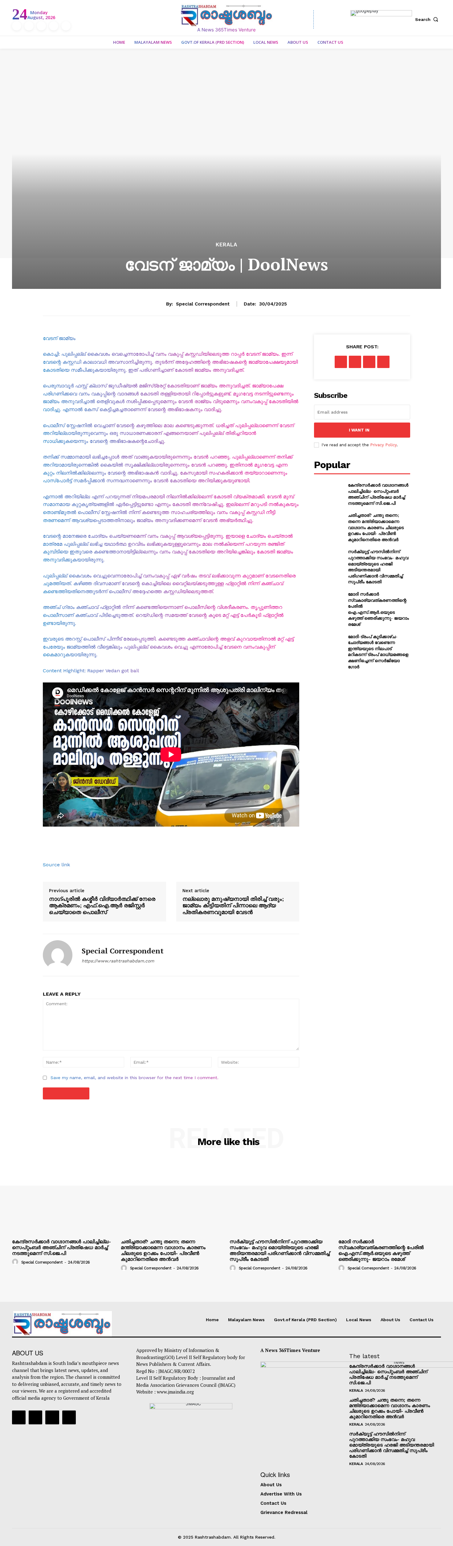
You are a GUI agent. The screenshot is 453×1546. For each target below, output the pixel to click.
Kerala (226, 244)
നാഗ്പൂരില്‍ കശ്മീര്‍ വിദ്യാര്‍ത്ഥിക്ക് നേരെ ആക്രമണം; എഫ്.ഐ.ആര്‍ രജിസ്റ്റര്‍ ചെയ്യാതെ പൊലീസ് (102, 906)
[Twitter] (53, 25)
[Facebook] (16, 25)
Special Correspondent (203, 304)
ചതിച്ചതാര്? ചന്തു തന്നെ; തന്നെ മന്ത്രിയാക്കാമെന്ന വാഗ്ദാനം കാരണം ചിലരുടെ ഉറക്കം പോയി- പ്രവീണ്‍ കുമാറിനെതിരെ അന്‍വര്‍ (376, 527)
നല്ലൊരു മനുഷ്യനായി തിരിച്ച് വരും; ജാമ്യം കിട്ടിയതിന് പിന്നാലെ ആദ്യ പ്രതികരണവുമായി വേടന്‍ (233, 906)
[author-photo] (16, 1262)
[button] (428, 19)
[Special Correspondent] (57, 955)
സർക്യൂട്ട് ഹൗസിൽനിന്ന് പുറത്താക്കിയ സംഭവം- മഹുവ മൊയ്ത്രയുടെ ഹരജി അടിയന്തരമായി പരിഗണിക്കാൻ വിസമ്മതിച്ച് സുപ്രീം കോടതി (378, 566)
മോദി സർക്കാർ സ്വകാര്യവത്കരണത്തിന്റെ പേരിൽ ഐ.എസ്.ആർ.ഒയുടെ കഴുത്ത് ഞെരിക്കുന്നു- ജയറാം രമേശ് (378, 609)
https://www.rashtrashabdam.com (118, 960)
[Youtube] (66, 25)
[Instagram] (29, 25)
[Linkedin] (41, 25)
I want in (359, 430)
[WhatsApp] (383, 362)
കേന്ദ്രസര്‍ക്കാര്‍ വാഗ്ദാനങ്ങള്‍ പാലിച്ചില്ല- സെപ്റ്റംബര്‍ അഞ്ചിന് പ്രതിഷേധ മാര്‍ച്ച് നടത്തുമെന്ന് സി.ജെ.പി (378, 494)
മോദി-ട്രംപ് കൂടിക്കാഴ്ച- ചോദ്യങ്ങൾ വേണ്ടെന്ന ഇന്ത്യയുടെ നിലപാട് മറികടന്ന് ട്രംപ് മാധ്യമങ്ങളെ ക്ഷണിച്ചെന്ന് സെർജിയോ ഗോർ (378, 651)
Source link (56, 865)
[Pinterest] (369, 362)
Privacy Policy (383, 445)
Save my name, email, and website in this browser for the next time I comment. (134, 1077)
